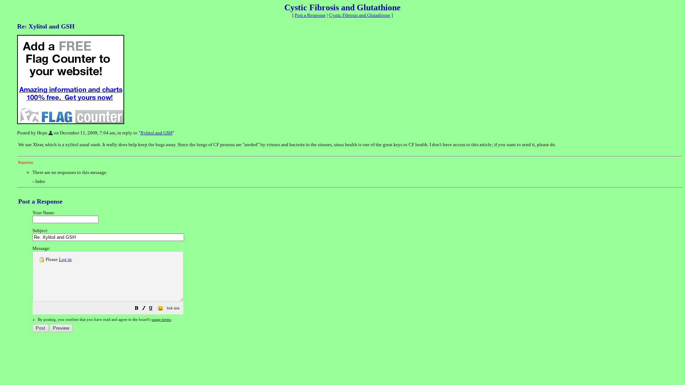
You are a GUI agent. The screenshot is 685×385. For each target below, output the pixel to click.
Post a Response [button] (310, 15)
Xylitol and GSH (156, 132)
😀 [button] (160, 308)
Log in (65, 259)
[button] (136, 309)
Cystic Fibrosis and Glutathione (359, 15)
